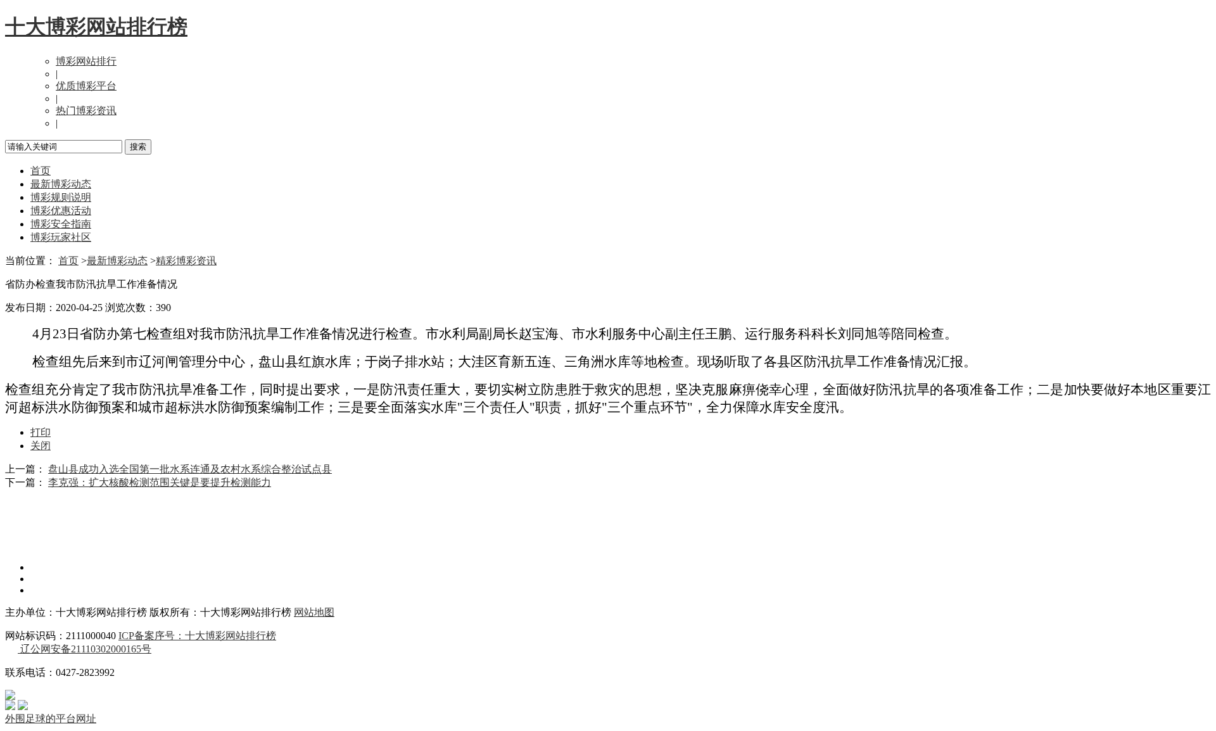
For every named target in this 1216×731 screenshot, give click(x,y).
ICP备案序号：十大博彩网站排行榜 (197, 635)
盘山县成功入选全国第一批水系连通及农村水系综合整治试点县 (190, 469)
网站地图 (314, 612)
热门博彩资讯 (86, 110)
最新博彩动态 (60, 184)
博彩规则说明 (60, 197)
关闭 (40, 445)
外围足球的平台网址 (50, 718)
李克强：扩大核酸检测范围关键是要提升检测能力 (159, 482)
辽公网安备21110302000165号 (84, 649)
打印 (40, 432)
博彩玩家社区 (60, 237)
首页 (40, 170)
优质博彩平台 (86, 85)
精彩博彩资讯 (186, 260)
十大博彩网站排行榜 (96, 26)
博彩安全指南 (60, 224)
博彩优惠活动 (60, 210)
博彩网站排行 (86, 61)
